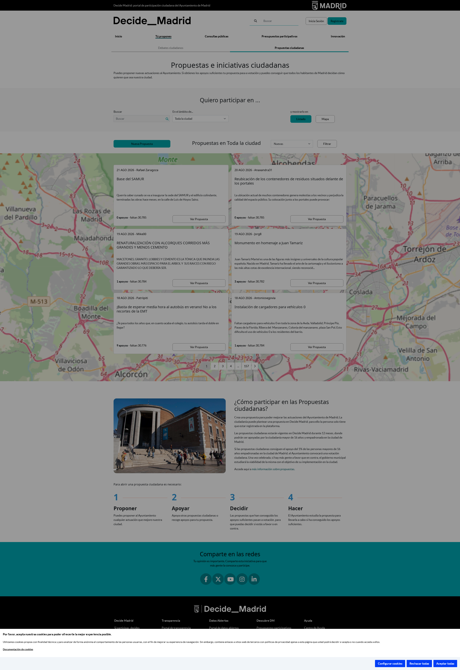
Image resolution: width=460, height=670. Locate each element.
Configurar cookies (390, 663)
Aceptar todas (445, 663)
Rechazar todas (419, 663)
